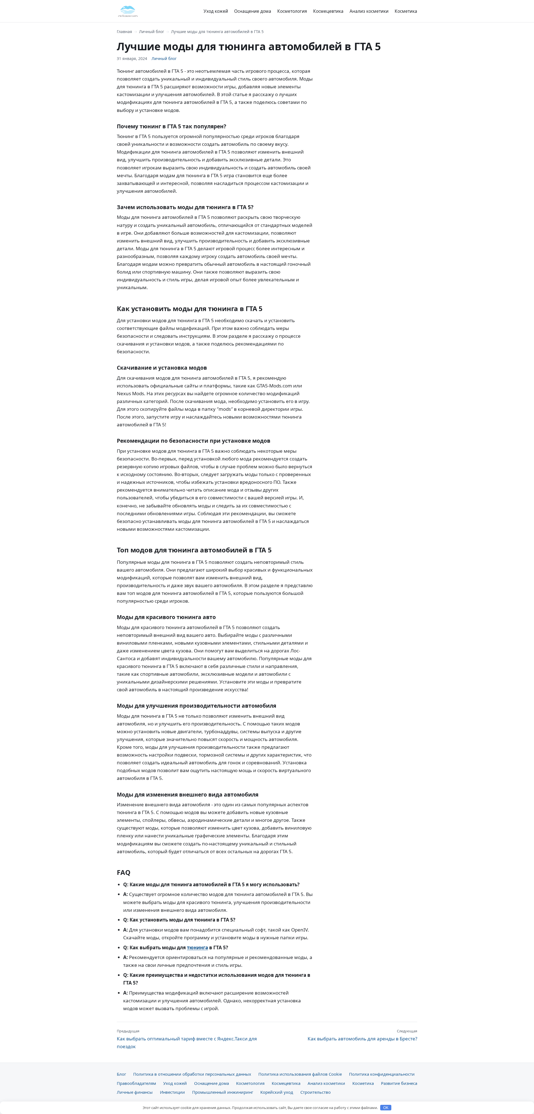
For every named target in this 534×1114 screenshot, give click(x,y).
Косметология (292, 11)
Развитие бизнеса (399, 1083)
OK (386, 1108)
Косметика (406, 11)
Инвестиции (172, 1092)
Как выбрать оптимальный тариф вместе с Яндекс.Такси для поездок (187, 1039)
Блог (121, 1074)
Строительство (315, 1092)
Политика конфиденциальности (382, 1074)
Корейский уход (276, 1092)
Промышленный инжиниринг (222, 1092)
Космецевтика (328, 11)
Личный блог (151, 31)
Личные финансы (135, 1092)
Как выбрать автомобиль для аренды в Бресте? (362, 1035)
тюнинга (197, 947)
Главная (124, 31)
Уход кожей (216, 11)
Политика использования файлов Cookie (300, 1074)
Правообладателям (136, 1083)
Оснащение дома (252, 11)
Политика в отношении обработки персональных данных (192, 1074)
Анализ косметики (369, 11)
